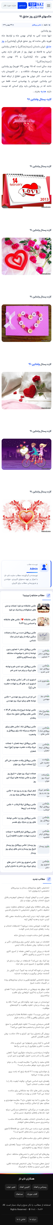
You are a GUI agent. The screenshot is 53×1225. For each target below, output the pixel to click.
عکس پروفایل (36, 25)
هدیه (43, 91)
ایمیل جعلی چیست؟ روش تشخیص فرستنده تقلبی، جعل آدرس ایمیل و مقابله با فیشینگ (27, 1165)
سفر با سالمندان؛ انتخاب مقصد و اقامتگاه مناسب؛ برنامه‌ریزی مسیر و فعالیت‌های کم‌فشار (28, 1121)
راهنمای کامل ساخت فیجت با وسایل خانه (31, 935)
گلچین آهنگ (25, 1187)
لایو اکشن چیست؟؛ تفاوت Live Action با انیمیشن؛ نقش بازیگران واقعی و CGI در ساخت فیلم (27, 1016)
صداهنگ (19, 1194)
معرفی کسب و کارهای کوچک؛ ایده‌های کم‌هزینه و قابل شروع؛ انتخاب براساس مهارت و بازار (26, 899)
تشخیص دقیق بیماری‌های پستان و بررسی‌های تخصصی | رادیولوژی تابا (30, 889)
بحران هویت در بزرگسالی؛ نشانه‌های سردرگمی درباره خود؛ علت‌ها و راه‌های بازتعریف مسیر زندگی (27, 1111)
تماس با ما (21, 1219)
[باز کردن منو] (48, 5)
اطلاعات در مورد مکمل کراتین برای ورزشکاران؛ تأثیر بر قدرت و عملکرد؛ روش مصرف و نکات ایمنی (27, 943)
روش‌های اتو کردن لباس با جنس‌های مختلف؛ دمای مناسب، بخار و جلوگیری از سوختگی (28, 1156)
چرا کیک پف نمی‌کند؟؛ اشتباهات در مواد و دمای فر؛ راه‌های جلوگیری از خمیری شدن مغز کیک (28, 962)
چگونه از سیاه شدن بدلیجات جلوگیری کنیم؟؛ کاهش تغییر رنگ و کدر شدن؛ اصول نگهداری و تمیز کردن (27, 1054)
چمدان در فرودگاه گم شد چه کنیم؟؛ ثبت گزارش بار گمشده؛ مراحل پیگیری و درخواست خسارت (28, 972)
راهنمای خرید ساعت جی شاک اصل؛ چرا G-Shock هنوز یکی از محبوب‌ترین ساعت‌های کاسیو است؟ (26, 1130)
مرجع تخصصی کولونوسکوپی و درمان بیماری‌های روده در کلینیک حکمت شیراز (26, 981)
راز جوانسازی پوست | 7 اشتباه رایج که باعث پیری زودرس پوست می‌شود (28, 1073)
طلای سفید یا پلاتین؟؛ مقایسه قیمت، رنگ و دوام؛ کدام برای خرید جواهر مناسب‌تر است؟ (28, 1064)
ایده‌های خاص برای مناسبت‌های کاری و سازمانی (29, 1138)
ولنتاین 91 (34, 364)
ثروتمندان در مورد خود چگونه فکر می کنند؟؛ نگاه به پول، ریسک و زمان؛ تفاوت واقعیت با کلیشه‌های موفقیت (27, 1005)
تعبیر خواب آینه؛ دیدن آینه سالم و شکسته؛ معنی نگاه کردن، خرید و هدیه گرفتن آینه (27, 918)
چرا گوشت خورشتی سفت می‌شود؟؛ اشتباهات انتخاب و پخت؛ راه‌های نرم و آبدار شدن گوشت (26, 927)
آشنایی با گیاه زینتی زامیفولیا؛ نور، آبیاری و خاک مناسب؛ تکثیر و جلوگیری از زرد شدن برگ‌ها (29, 1045)
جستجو (22, 5)
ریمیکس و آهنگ (40, 1187)
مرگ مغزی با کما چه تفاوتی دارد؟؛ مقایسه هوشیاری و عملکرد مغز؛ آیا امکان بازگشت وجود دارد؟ (26, 1102)
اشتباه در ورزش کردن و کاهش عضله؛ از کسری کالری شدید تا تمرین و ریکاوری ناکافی (27, 953)
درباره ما (33, 1219)
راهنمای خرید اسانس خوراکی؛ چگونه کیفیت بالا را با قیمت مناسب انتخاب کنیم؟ (27, 1083)
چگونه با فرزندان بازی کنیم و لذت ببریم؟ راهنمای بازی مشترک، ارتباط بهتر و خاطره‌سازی (27, 1146)
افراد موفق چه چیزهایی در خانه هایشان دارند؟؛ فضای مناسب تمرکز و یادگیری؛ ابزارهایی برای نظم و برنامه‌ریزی (26, 992)
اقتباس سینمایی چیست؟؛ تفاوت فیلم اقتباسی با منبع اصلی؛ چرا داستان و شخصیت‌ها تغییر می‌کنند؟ (27, 1026)
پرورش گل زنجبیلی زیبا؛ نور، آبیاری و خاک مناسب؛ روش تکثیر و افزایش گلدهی (26, 1035)
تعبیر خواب (10, 1187)
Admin (34, 569)
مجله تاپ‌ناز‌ (36, 5)
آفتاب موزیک (32, 1194)
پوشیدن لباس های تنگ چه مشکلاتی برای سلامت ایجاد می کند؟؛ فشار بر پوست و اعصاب (28, 1092)
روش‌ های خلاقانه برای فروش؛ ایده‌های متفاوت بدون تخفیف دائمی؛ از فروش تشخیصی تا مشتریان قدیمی (27, 908)
